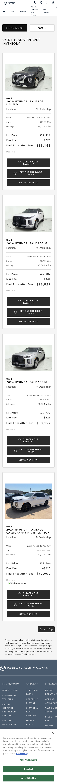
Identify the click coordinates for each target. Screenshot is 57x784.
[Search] (47, 3)
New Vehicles (10, 690)
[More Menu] (4, 11)
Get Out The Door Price (30, 173)
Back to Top (46, 629)
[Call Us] (35, 3)
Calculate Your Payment (28, 163)
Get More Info (28, 182)
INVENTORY (10, 684)
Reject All (28, 769)
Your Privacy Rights (28, 760)
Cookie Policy (22, 753)
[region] (28, 756)
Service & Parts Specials (32, 712)
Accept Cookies (28, 778)
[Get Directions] (41, 3)
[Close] (53, 733)
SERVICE (32, 684)
